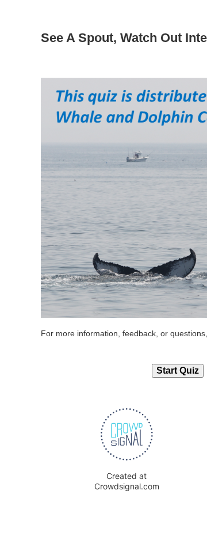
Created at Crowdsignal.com (126, 481)
